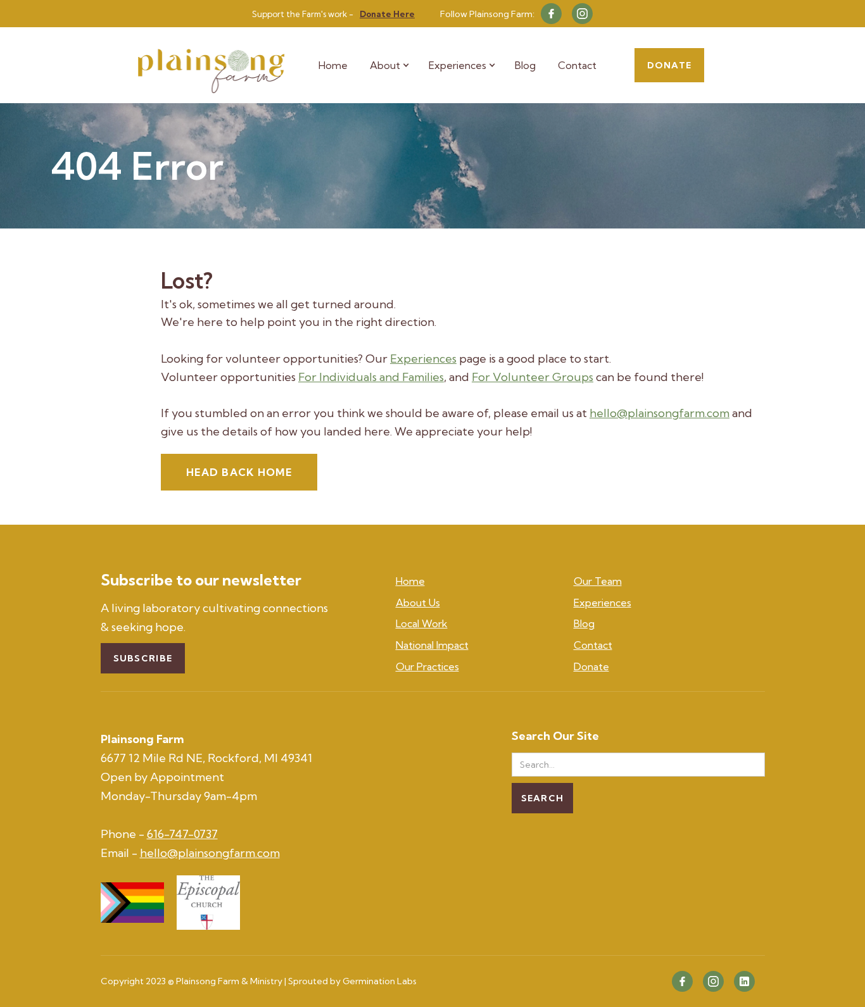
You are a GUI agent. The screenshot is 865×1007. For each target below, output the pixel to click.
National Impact (432, 645)
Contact (577, 65)
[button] (396, 65)
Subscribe (143, 658)
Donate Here (387, 14)
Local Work (422, 623)
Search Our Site (555, 736)
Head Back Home (239, 472)
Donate (669, 65)
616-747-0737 (182, 834)
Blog (525, 65)
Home (333, 65)
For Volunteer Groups (532, 377)
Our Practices (427, 666)
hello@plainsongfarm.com (659, 413)
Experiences (423, 358)
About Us (418, 602)
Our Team (598, 581)
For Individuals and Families (371, 377)
